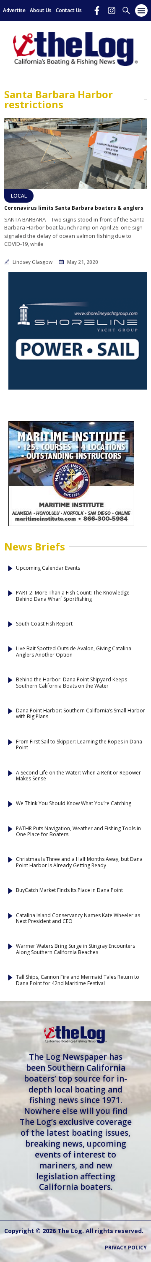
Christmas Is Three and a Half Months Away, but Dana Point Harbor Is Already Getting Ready (79, 862)
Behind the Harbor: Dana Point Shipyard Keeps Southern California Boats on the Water (71, 683)
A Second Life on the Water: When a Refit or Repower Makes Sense (78, 776)
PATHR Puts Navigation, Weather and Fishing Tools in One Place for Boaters (78, 832)
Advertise (14, 10)
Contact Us (69, 10)
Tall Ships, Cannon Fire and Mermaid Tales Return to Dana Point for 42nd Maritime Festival (77, 980)
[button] (141, 10)
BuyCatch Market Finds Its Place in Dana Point (69, 890)
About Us (41, 10)
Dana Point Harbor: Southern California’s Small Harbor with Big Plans (80, 714)
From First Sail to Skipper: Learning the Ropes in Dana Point (79, 745)
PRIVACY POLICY (126, 1247)
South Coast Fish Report (44, 624)
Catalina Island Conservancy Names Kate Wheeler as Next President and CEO (78, 919)
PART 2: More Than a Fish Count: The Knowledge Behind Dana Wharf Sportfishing (73, 596)
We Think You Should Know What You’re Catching (73, 803)
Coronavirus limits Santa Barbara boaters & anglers (73, 208)
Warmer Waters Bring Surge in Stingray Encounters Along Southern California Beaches (75, 949)
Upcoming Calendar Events (48, 568)
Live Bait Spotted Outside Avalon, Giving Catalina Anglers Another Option (73, 652)
